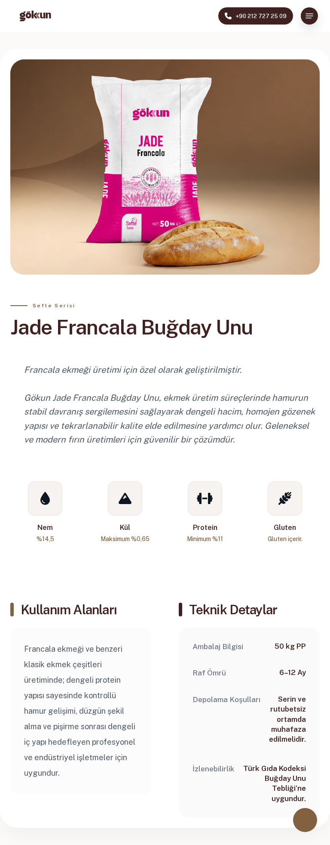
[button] (309, 16)
